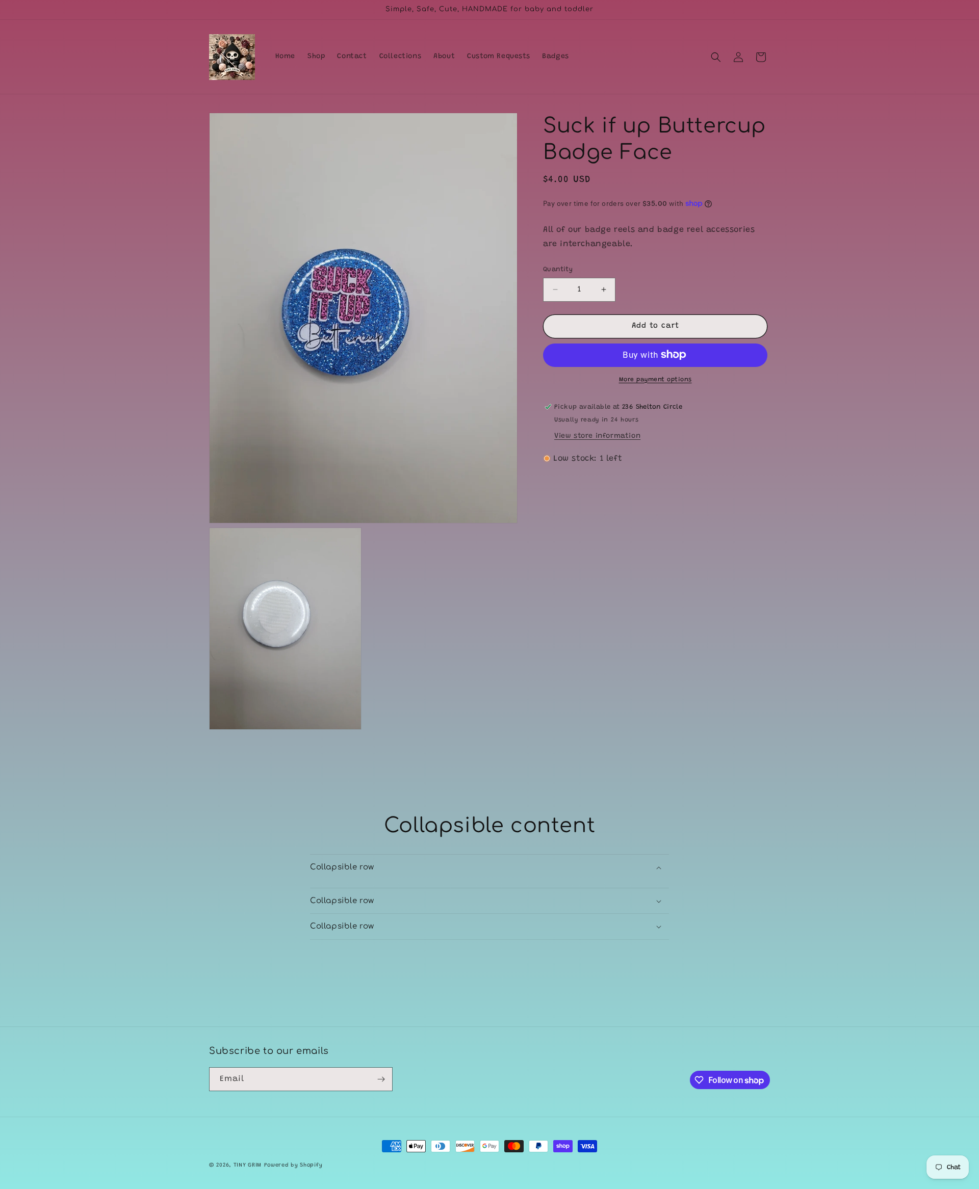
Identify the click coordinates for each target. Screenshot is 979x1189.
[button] (716, 57)
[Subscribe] (381, 1079)
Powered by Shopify (293, 1165)
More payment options (655, 379)
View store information (597, 435)
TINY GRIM (248, 1165)
